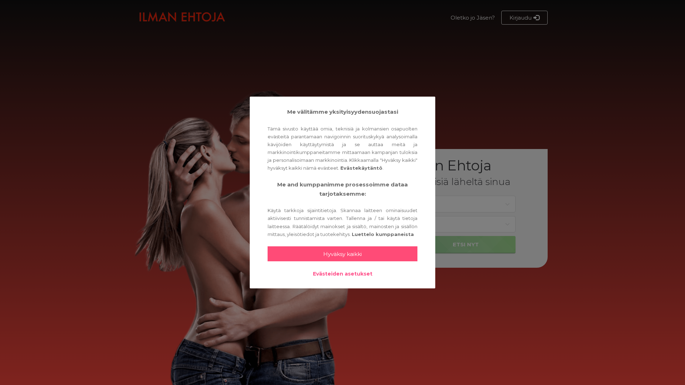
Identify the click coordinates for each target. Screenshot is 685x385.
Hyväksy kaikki (342, 254)
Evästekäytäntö (361, 168)
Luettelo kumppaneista (383, 234)
